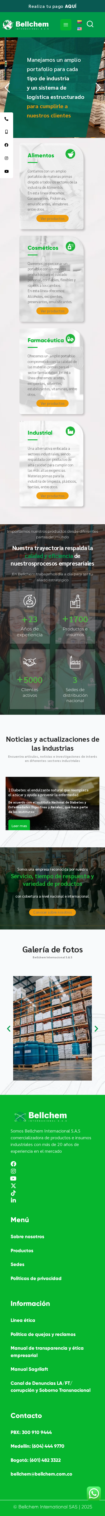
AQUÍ (70, 6)
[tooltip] (6, 119)
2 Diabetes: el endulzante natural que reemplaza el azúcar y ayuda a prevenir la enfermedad (48, 792)
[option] (52, 803)
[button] (9, 1028)
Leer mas (19, 826)
